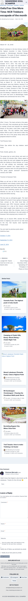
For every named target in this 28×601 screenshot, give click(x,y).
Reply (2, 484)
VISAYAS (22, 5)
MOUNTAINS (3, 5)
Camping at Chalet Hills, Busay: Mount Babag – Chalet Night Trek (12, 337)
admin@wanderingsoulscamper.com (14, 587)
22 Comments (19, 453)
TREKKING (16, 5)
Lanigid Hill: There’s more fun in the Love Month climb (6, 262)
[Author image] (4, 306)
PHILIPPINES (10, 5)
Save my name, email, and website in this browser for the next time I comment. (13, 543)
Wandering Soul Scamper (8, 19)
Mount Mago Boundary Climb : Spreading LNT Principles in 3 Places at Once (22, 264)
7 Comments (17, 309)
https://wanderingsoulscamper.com (14, 590)
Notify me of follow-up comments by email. (13, 549)
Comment (4, 502)
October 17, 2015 (5, 235)
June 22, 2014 (4, 244)
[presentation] (14, 289)
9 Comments (17, 400)
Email (3, 531)
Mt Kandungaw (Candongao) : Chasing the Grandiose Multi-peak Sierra (14, 393)
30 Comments (17, 381)
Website (3, 538)
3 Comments (17, 434)
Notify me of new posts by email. (12, 552)
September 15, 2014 (6, 240)
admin (9, 305)
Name (3, 524)
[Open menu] (26, 2)
